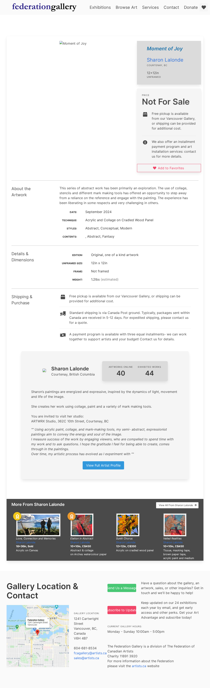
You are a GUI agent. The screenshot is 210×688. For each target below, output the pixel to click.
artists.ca (139, 666)
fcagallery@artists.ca (90, 653)
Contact (171, 7)
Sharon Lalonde (165, 60)
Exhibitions (100, 7)
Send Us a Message (121, 588)
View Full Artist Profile (103, 465)
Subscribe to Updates (121, 610)
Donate (191, 7)
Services (150, 7)
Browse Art (126, 7)
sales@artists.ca (86, 658)
